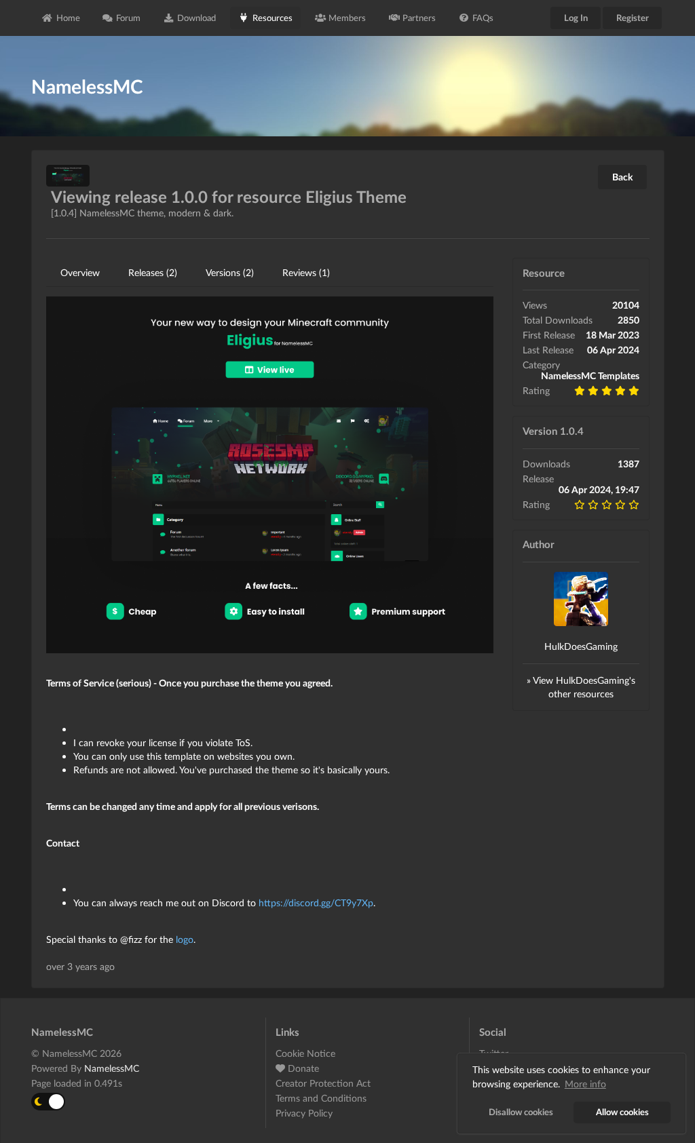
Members (347, 17)
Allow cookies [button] (622, 1112)
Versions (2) (230, 272)
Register (632, 17)
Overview (80, 272)
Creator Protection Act (323, 1083)
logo (184, 939)
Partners (419, 17)
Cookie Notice (305, 1053)
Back (622, 176)
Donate (302, 1068)
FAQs (482, 17)
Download (196, 17)
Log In (576, 17)
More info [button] (585, 1083)
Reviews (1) (306, 272)
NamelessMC (111, 1068)
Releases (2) (152, 272)
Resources (272, 17)
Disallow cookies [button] (521, 1112)
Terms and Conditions (321, 1098)
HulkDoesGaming (581, 646)
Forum (128, 17)
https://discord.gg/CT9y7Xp (316, 902)
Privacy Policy (304, 1113)
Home (68, 17)
